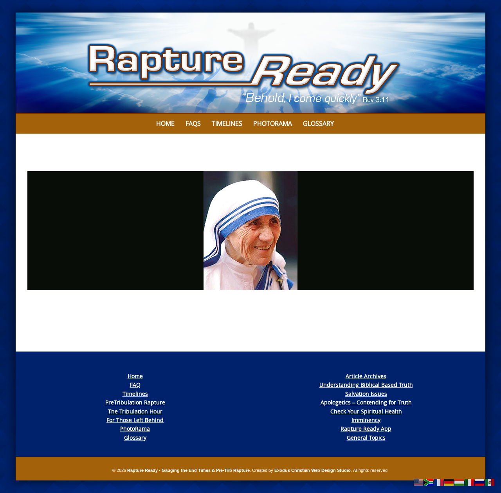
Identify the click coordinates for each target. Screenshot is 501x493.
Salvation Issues (366, 393)
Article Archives (366, 376)
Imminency (365, 420)
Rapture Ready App (366, 428)
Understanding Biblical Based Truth (366, 384)
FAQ (135, 384)
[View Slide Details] (250, 63)
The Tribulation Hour (135, 411)
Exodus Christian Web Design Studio (312, 470)
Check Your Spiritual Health (366, 411)
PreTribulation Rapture (135, 402)
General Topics (366, 437)
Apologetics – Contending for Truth (366, 402)
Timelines (227, 123)
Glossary (318, 123)
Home (165, 123)
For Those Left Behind (135, 420)
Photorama (272, 123)
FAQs (193, 123)
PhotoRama (135, 428)
